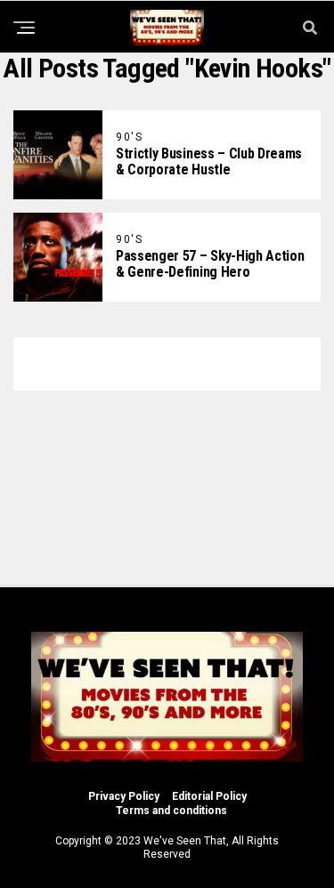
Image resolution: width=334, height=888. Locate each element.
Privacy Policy (123, 796)
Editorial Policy (209, 796)
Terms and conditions (171, 810)
